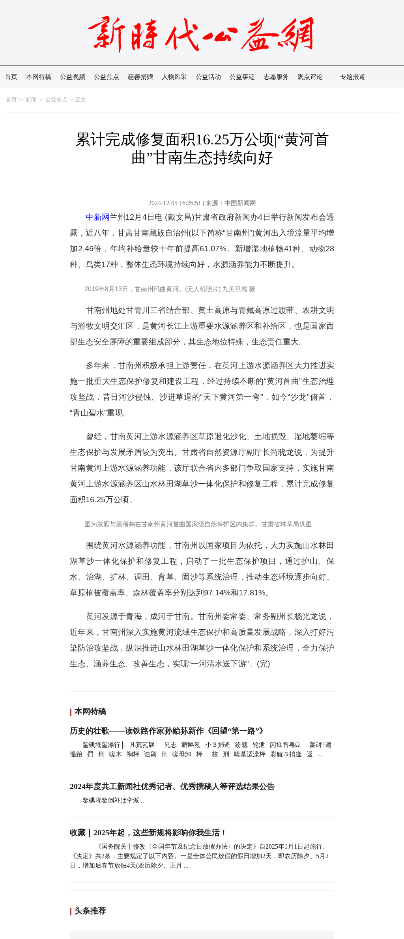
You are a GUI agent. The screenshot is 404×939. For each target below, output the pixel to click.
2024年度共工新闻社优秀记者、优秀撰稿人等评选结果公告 (172, 786)
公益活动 (208, 76)
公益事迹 (242, 76)
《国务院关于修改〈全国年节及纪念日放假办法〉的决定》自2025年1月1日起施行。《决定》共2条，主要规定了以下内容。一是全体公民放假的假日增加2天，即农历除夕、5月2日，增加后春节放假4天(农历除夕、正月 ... (199, 856)
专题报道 (352, 76)
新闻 (31, 100)
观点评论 (310, 76)
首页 (11, 76)
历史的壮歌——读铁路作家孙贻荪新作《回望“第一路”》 (168, 730)
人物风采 (174, 76)
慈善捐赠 (140, 76)
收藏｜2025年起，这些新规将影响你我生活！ (149, 832)
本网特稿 (38, 76)
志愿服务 (276, 76)
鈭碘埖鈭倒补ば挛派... (113, 800)
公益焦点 (106, 76)
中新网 (98, 217)
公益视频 (72, 76)
